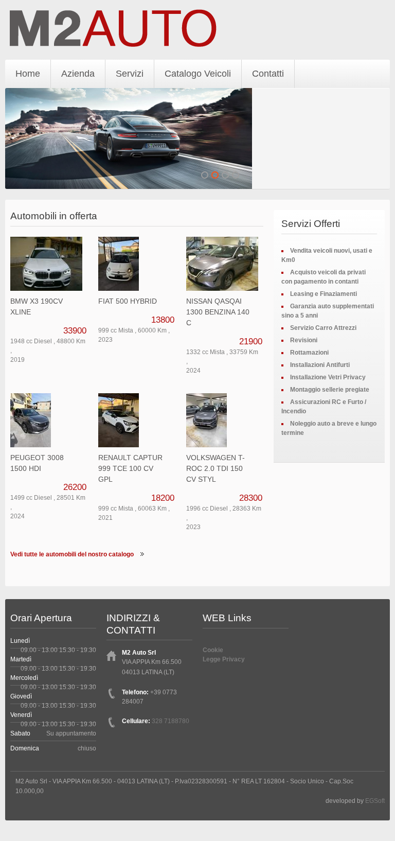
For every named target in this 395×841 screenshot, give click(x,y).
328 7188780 (170, 721)
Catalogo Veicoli (198, 73)
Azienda (78, 73)
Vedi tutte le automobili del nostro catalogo (72, 554)
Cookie (213, 650)
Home (27, 73)
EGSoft (375, 800)
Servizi (129, 73)
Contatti (268, 73)
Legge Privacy (224, 659)
